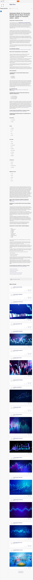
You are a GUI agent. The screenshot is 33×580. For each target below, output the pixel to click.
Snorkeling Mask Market (13, 271)
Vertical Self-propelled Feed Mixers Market (16, 274)
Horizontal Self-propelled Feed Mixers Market (16, 272)
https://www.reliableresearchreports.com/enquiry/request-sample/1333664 (20, 49)
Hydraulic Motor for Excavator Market (24, 22)
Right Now (12, 4)
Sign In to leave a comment (16, 279)
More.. (30, 298)
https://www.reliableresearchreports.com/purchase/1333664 (18, 111)
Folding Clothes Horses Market (14, 270)
